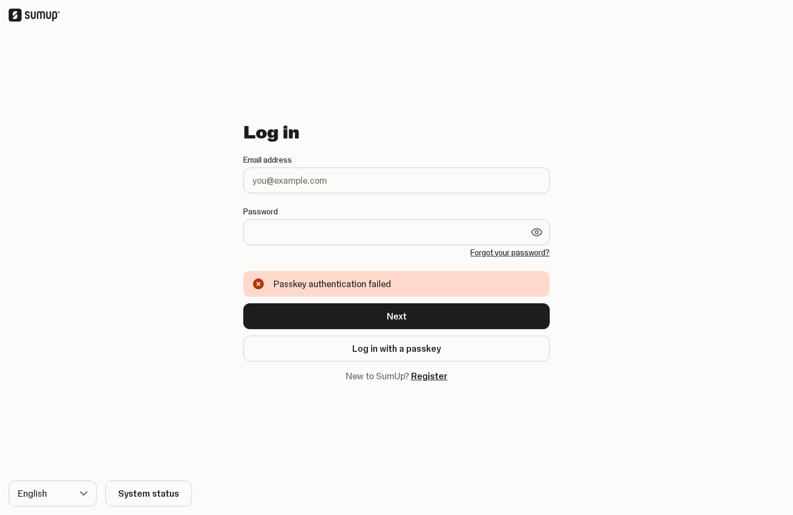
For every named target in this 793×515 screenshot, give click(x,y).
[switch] (536, 232)
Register (429, 376)
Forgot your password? (510, 253)
